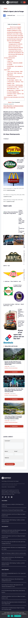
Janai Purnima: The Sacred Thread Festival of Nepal (12, 510)
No (12, 616)
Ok (8, 616)
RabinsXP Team (11, 15)
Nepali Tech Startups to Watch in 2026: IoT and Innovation (14, 553)
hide (19, 24)
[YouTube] (12, 497)
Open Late (6, 69)
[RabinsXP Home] (12, 2)
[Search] (24, 2)
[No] (26, 614)
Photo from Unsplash (15, 27)
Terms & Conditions (11, 486)
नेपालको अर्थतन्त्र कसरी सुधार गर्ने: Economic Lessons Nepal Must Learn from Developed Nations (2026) (13, 417)
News (5, 8)
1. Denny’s (9, 59)
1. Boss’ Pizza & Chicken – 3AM (14, 71)
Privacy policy (18, 616)
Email (16, 451)
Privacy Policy (4, 486)
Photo (10, 102)
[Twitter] (6, 497)
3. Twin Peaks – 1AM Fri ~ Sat (14, 80)
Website (7, 457)
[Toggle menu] (3, 2)
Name (6, 451)
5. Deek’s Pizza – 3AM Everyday (15, 85)
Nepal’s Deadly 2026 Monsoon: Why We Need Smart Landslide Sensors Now (13, 363)
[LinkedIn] (9, 497)
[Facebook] (3, 497)
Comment (7, 440)
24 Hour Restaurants (9, 57)
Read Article (15, 371)
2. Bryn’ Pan (10, 61)
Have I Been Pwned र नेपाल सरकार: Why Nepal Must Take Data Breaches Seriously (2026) (14, 390)
